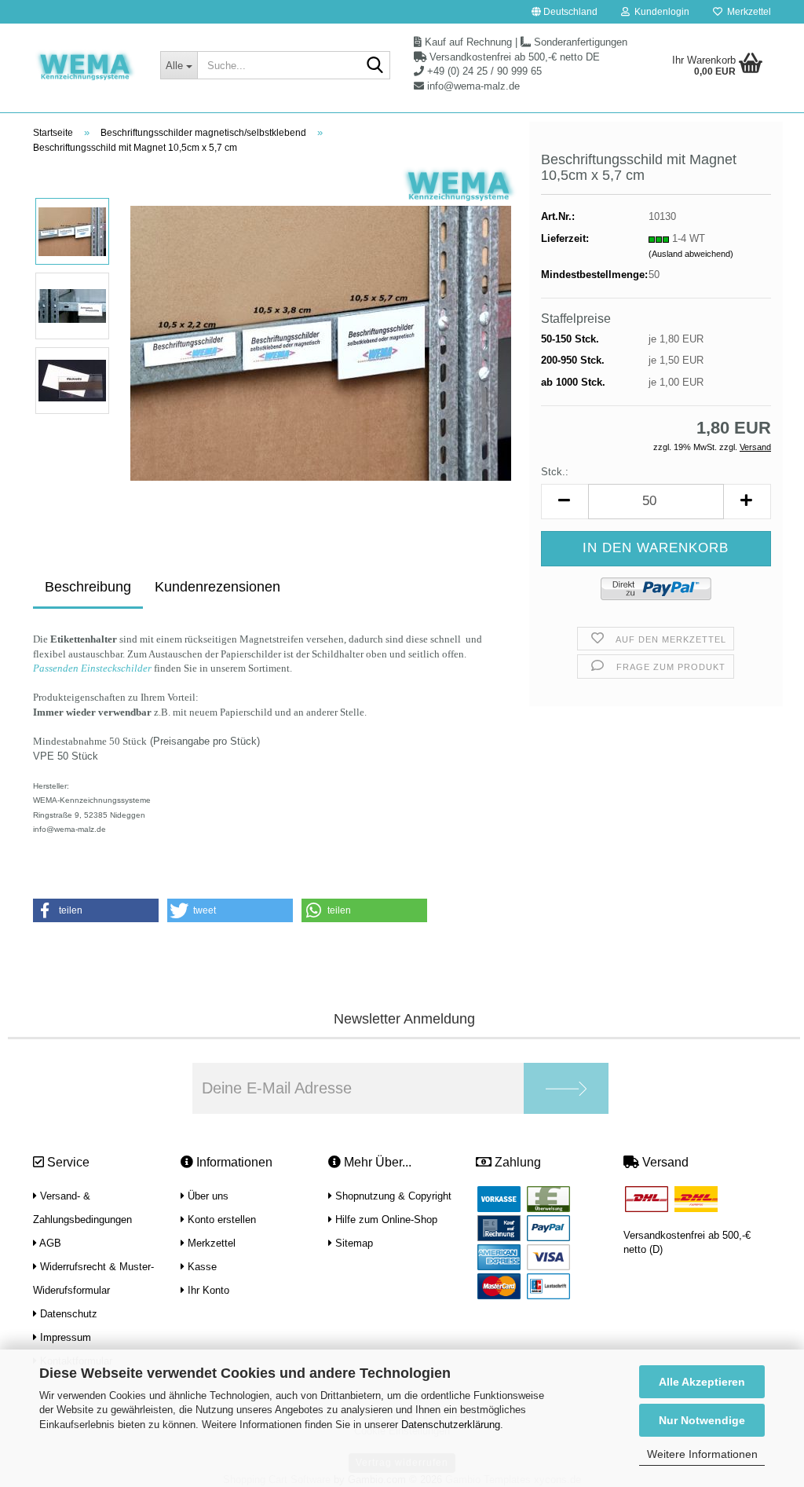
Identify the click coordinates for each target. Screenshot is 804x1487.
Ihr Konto (207, 1290)
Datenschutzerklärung (450, 1424)
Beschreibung (88, 587)
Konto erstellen (220, 1219)
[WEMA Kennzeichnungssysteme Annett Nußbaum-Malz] (85, 66)
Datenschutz (67, 1314)
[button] (564, 12)
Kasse (201, 1267)
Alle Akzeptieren (702, 1381)
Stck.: (554, 472)
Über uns (206, 1196)
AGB (49, 1243)
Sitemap (352, 1243)
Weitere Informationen (702, 1454)
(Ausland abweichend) (691, 253)
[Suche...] (375, 66)
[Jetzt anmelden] (566, 1088)
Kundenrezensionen (217, 587)
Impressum (64, 1337)
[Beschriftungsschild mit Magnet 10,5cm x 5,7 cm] (320, 343)
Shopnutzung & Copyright (391, 1196)
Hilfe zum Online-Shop (384, 1219)
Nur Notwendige (702, 1420)
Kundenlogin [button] (659, 11)
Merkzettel (746, 11)
